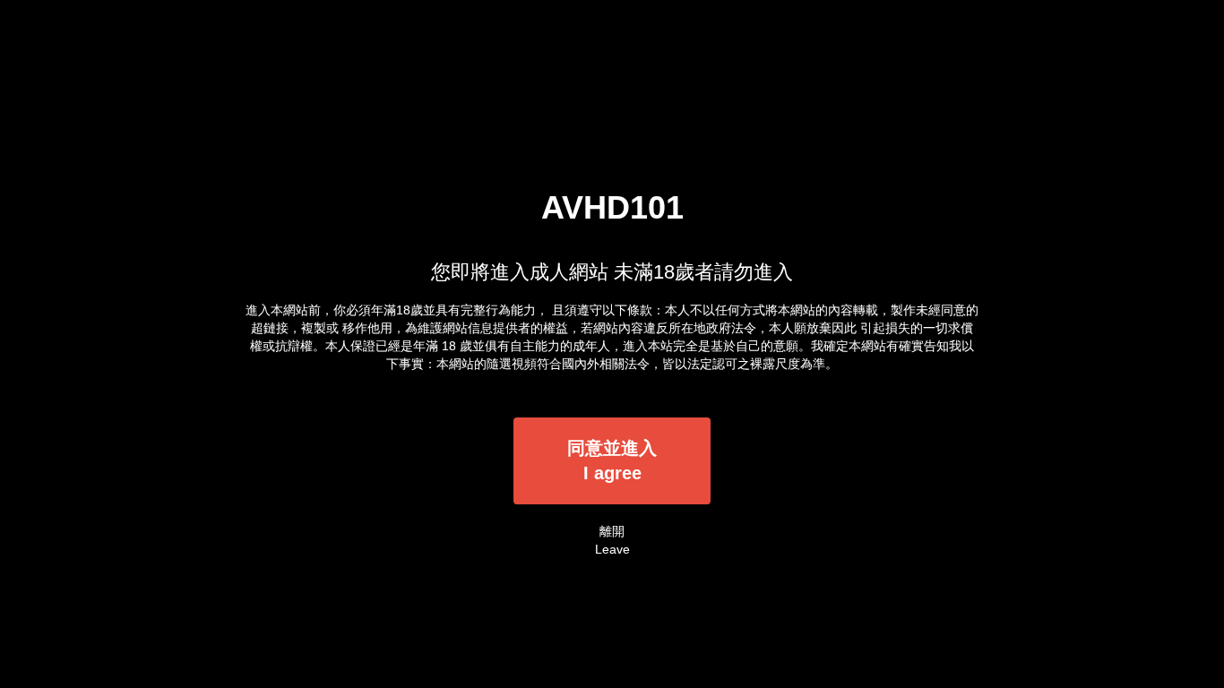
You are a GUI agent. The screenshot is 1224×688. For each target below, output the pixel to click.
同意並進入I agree (612, 461)
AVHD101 (612, 207)
